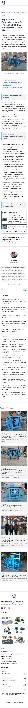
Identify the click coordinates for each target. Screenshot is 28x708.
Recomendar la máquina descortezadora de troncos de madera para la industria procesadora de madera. (13, 309)
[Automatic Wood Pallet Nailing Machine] (19, 639)
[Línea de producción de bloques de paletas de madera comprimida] (7, 620)
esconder (12, 80)
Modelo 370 (5, 106)
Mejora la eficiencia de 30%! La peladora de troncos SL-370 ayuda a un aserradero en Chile (13, 362)
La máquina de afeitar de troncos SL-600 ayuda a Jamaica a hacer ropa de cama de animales (13, 387)
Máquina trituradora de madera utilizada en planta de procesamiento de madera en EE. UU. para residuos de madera (13, 374)
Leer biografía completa (14, 284)
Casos (3, 298)
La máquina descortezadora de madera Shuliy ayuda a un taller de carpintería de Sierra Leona (13, 301)
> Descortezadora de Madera (8, 661)
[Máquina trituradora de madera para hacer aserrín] (19, 620)
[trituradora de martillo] (7, 630)
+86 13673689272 (6, 673)
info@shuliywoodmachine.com (8, 680)
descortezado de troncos (10, 239)
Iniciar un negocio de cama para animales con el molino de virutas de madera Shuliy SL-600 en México (13, 351)
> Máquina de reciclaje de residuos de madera (12, 654)
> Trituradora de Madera (7, 658)
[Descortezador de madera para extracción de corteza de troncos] (19, 630)
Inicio (2, 12)
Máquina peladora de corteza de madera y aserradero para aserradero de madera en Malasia (13, 380)
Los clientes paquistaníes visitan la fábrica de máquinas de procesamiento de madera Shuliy (13, 323)
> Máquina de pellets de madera (9, 663)
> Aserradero (4, 651)
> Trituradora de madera (7, 656)
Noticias (3, 306)
